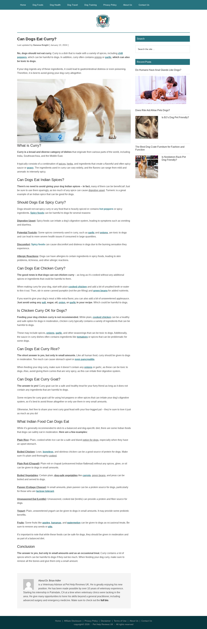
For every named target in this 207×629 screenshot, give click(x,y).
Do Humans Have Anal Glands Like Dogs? (158, 70)
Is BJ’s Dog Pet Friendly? (175, 117)
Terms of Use (120, 621)
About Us (134, 621)
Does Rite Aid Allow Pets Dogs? (152, 110)
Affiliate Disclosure (73, 621)
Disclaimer (106, 621)
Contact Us (146, 621)
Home (58, 621)
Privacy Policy (91, 621)
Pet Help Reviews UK (103, 21)
